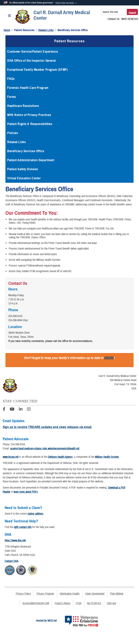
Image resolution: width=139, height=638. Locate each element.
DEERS (108, 358)
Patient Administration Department (30, 160)
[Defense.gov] (10, 569)
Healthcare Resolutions (23, 106)
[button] (66, 3)
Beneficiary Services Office (25, 151)
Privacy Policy (23, 593)
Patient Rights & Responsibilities (29, 124)
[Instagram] (29, 409)
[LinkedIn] (20, 409)
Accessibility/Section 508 (35, 603)
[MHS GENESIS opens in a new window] (129, 19)
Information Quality (70, 593)
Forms (11, 97)
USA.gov (111, 603)
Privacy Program (45, 593)
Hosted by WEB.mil (46, 620)
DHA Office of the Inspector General (31, 61)
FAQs (10, 79)
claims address (35, 514)
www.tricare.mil (10, 457)
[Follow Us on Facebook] (4, 409)
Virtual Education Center (24, 178)
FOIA (78, 603)
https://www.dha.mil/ (15, 540)
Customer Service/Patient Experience (32, 52)
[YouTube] (12, 409)
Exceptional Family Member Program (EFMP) (37, 70)
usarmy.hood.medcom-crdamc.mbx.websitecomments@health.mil (44, 448)
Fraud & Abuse (62, 603)
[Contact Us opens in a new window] (113, 19)
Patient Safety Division (22, 169)
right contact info (22, 527)
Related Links (16, 142)
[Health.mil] (21, 569)
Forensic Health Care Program (28, 88)
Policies (12, 133)
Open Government (94, 593)
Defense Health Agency (60, 457)
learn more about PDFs (26, 492)
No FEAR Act (94, 603)
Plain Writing (116, 593)
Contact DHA (11, 561)
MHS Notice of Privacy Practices (29, 115)
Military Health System (107, 457)
